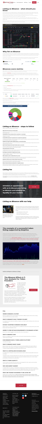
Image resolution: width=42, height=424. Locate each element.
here (23, 264)
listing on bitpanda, (8, 376)
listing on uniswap (19, 374)
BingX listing (14, 376)
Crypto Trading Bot (15, 413)
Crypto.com (17, 399)
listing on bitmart (25, 374)
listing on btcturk (13, 375)
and (17, 376)
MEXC (13, 399)
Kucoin (16, 402)
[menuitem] (8, 2)
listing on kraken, (32, 375)
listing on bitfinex (31, 374)
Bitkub (16, 396)
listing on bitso (7, 375)
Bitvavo (13, 402)
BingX (13, 403)
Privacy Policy (35, 411)
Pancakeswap (14, 398)
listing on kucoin (25, 375)
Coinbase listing (21, 376)
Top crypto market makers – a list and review (6, 412)
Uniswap (13, 397)
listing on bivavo (19, 375)
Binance (13, 395)
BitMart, (17, 395)
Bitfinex (13, 396)
